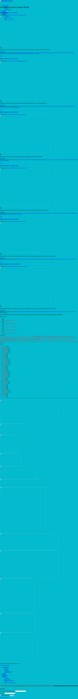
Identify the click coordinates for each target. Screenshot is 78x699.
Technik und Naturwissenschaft (58, 341)
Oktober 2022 (5, 383)
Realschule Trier (5, 341)
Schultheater (2, 107)
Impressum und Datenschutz (10, 682)
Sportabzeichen (42, 341)
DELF (20, 338)
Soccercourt (34, 341)
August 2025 (4, 353)
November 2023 (5, 374)
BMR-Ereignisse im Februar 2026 (9, 323)
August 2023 (4, 377)
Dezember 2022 (5, 382)
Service (4, 11)
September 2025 (5, 352)
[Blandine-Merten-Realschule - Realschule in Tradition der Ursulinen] (6, 1)
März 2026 (4, 346)
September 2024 (5, 364)
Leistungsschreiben (49, 339)
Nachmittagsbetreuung (56, 339)
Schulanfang (14, 341)
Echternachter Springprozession (45, 52)
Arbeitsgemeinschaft (4, 336)
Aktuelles (6, 670)
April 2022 (4, 387)
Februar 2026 (5, 347)
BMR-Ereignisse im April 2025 (9, 165)
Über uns (6, 668)
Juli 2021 (4, 393)
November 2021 (5, 391)
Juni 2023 (4, 379)
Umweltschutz (69, 159)
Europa (54, 52)
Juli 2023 (4, 378)
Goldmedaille (61, 338)
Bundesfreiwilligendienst (4, 338)
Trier (64, 341)
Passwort (2, 693)
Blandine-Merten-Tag (32, 52)
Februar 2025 (5, 359)
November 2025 (5, 350)
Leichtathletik (9, 53)
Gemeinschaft (65, 52)
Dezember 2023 (5, 372)
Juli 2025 (4, 354)
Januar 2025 (4, 360)
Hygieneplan (66, 338)
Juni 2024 (4, 366)
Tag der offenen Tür (8, 9)
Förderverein (5, 675)
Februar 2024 (5, 370)
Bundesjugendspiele (43, 159)
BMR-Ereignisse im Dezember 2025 (9, 329)
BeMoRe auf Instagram (9, 680)
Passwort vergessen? (4, 697)
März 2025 (4, 358)
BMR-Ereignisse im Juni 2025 (9, 58)
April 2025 (4, 357)
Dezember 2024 (5, 361)
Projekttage (72, 339)
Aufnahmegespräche (20, 311)
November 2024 (5, 362)
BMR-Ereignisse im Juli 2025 (8, 12)
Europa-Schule (59, 52)
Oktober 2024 (5, 363)
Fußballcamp (48, 338)
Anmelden (11, 695)
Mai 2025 (4, 356)
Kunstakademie (52, 259)
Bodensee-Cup (72, 336)
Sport (20, 53)
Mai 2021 (4, 395)
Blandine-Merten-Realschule (21, 52)
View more (56, 685)
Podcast (69, 339)
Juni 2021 (4, 394)
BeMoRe (4, 14)
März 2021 (4, 396)
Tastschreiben (51, 341)
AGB (6, 681)
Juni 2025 (4, 355)
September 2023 (5, 376)
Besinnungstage (26, 213)
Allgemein (9, 52)
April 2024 (4, 368)
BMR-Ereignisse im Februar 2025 (10, 264)
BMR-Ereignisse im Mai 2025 (9, 112)
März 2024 (4, 369)
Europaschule (44, 338)
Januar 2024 (4, 371)
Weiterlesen (3, 51)
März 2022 (4, 388)
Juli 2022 (4, 384)
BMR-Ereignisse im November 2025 (9, 333)
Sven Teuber (47, 341)
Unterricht (7, 669)
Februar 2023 (5, 381)
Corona (17, 338)
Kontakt (4, 674)
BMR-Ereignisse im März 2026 (8, 320)
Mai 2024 (4, 367)
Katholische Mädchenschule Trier (13, 339)
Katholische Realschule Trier (68, 106)
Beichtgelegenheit (19, 213)
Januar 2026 (4, 348)
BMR (38, 52)
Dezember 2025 (5, 349)
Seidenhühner (74, 213)
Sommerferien (16, 53)
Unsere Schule (5, 5)
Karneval (47, 311)
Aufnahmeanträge (8, 10)
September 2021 (5, 392)
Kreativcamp (7, 679)
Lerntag (6, 677)
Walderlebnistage (3, 214)
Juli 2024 (4, 365)
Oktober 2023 (5, 375)
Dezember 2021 (5, 390)
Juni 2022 (4, 385)
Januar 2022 (4, 389)
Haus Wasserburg (55, 213)
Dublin (40, 106)
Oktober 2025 (5, 351)
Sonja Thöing (24, 15)
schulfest (25, 341)
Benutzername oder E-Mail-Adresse (7, 691)
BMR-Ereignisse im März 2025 (9, 219)
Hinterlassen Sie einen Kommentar (32, 53)
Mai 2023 (4, 380)
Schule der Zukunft (19, 341)
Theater (23, 53)
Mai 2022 (4, 386)
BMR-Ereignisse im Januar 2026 (8, 326)
